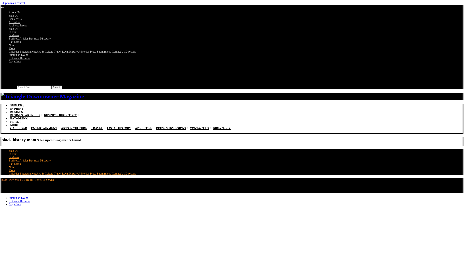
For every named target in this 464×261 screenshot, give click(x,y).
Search (12, 87)
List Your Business (19, 58)
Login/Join (15, 61)
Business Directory (40, 38)
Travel (57, 51)
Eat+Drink (15, 41)
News (12, 45)
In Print (13, 32)
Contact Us (15, 18)
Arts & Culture (44, 51)
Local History (70, 51)
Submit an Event (18, 54)
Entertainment (28, 51)
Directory (130, 51)
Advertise (14, 22)
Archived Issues (18, 25)
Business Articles (18, 38)
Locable (28, 179)
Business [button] (14, 35)
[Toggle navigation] (2, 7)
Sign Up (13, 15)
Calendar (14, 51)
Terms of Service (44, 179)
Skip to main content (13, 3)
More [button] (12, 48)
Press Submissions (100, 51)
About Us (14, 12)
